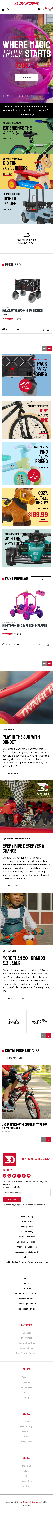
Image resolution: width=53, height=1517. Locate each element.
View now (13, 886)
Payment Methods (26, 1236)
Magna (26, 1382)
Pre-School (26, 1338)
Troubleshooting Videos (27, 1308)
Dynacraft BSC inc (30, 1502)
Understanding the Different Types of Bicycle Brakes (24, 1126)
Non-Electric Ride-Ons (26, 1353)
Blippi (26, 1471)
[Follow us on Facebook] (19, 1176)
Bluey (26, 1397)
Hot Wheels (26, 1387)
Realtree (27, 1486)
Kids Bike (26, 1333)
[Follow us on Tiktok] (24, 1176)
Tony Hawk (26, 1421)
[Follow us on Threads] (9, 1176)
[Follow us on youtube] (29, 1176)
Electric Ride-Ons (27, 1343)
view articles (15, 1058)
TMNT (26, 1476)
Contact (26, 1278)
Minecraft (26, 1431)
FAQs (26, 1283)
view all (41, 579)
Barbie (27, 1392)
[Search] (8, 9)
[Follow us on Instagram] (4, 1176)
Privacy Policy (26, 1216)
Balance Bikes (26, 1348)
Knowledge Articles (27, 1303)
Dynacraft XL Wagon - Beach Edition (22, 310)
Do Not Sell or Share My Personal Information (26, 1262)
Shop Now (13, 773)
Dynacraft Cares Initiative (27, 1293)
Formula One (27, 1465)
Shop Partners (16, 998)
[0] (44, 10)
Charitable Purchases (26, 1246)
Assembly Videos (26, 1298)
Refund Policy (26, 1231)
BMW (26, 1436)
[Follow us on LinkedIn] (14, 1176)
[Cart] (49, 10)
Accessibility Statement (26, 1252)
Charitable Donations (26, 1241)
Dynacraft (26, 1377)
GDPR (26, 1257)
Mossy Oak (26, 1481)
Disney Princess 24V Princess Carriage (24, 625)
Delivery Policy (26, 1226)
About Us (26, 1288)
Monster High (26, 1426)
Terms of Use (26, 1221)
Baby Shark (26, 1441)
